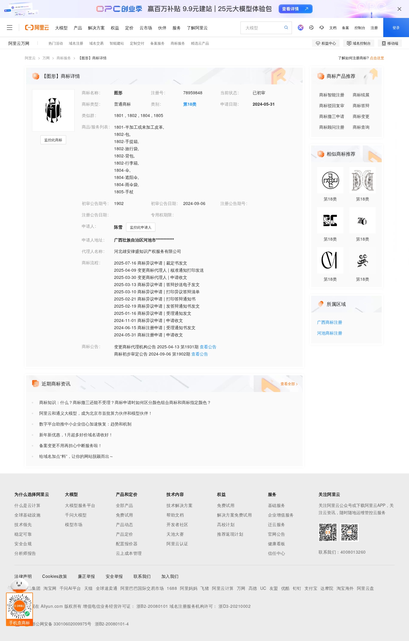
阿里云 (30, 57)
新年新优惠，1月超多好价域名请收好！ (76, 435)
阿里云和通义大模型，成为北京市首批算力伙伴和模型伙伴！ (95, 413)
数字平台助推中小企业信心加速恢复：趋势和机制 (85, 424)
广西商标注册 (329, 322)
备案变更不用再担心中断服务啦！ (70, 445)
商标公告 (90, 346)
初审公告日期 (163, 203)
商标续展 (361, 95)
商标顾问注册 (331, 127)
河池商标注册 (329, 333)
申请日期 (228, 104)
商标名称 (90, 92)
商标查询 (361, 127)
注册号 (157, 92)
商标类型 (90, 104)
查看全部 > (289, 383)
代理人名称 (92, 251)
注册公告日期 (94, 215)
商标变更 (361, 116)
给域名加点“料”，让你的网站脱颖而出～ (76, 456)
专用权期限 (161, 215)
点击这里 (377, 57)
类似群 (88, 115)
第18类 (189, 104)
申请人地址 (92, 240)
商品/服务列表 (95, 127)
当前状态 (228, 92)
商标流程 (90, 262)
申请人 (88, 226)
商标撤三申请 (331, 116)
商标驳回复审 (331, 105)
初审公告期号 (94, 203)
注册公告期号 (233, 203)
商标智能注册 (331, 95)
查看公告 (208, 347)
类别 (155, 104)
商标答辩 (361, 105)
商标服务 (64, 57)
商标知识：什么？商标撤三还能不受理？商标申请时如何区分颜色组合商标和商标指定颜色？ (125, 402)
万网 (46, 57)
